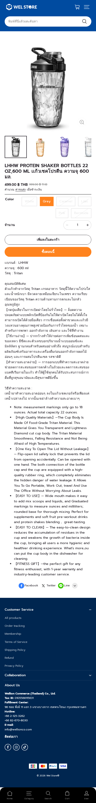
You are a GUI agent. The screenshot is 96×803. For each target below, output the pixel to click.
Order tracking (15, 626)
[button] (86, 7)
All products (13, 618)
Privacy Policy (14, 666)
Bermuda (81, 213)
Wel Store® (52, 775)
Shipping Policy (15, 650)
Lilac (84, 201)
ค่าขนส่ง (20, 189)
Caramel (65, 201)
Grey (47, 201)
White (29, 201)
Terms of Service (16, 642)
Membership (13, 634)
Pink (62, 213)
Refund (9, 658)
